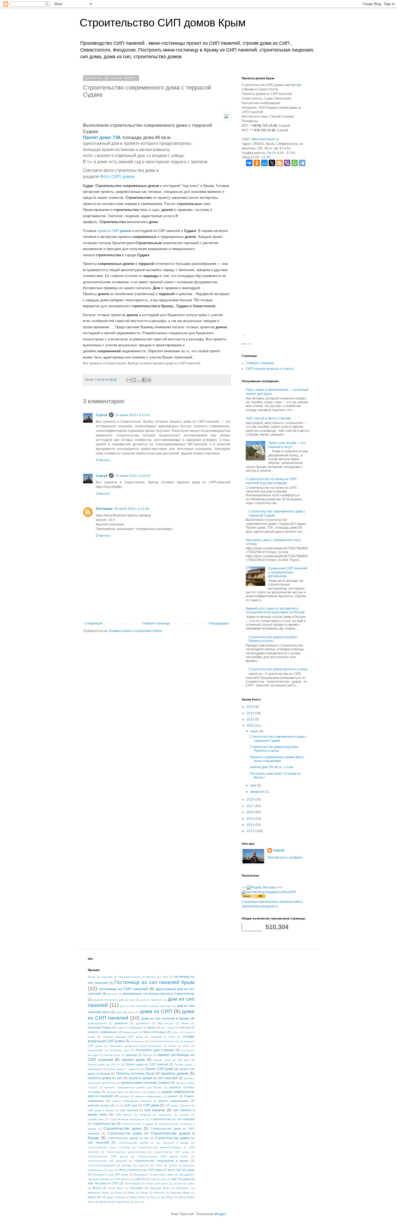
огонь (175, 1032)
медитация (130, 1032)
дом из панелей (151, 999)
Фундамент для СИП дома (110, 1174)
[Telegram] (302, 163)
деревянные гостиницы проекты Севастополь (158, 994)
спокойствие (96, 1119)
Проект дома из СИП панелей (147, 1064)
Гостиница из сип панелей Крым (154, 982)
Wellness (105, 1201)
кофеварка (135, 1027)
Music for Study (138, 1192)
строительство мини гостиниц (109, 1147)
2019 (251, 799)
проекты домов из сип (105, 1078)
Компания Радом (99, 1027)
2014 (251, 825)
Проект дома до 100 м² (104, 1064)
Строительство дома (122, 1128)
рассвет (124, 1096)
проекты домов (174, 1073)
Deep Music (116, 1188)
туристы (143, 1165)
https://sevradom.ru (265, 139)
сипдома (145, 1114)
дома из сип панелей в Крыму (165, 1018)
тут (298, 85)
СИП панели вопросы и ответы (270, 369)
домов (125, 231)
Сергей (101, 415)
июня (254, 731)
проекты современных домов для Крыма (133, 1087)
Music (118, 1192)
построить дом (119, 1050)
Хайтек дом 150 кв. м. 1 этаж (271, 767)
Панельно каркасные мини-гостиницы (135, 1045)
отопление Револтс (162, 1041)
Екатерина (104, 509)
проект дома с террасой (123, 1069)
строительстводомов (101, 1165)
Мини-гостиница (154, 1032)
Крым (151, 1027)
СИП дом (131, 1105)
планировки (95, 1050)
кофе (120, 1027)
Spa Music (167, 1197)
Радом (151, 1092)
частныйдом (132, 1183)
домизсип (121, 1023)
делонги (112, 993)
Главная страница (156, 623)
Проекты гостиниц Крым (135, 1073)
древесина (143, 1023)
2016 (251, 812)
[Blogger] (279, 163)
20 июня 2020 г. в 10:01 (132, 415)
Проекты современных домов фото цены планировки (277, 759)
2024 (251, 707)
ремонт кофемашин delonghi (132, 1100)
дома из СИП (156, 1011)
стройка (127, 1165)
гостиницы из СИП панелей (123, 989)
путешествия (114, 1092)
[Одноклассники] (257, 163)
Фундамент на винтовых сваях (153, 1174)
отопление (137, 1041)
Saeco (92, 1197)
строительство (104, 1124)
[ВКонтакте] (249, 163)
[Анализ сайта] (253, 897)
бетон (92, 976)
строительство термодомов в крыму (161, 1160)
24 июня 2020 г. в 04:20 (132, 476)
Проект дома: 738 (101, 137)
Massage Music (160, 1188)
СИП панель (123, 1114)
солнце (184, 1114)
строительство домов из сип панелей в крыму (153, 1142)
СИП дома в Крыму (101, 1110)
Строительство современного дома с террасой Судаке (278, 738)
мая (253, 785)
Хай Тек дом (158, 1179)
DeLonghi (136, 1188)
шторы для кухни (157, 1183)
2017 (251, 806)
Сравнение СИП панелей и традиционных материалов (287, 572)
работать (135, 1092)
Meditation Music (98, 1192)
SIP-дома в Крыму (113, 1197)
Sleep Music (137, 1197)
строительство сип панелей (107, 1160)
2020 (251, 725)
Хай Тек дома (180, 1179)
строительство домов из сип (128, 1138)
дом (132, 999)
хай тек (140, 1179)
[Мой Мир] (264, 163)
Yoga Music (123, 1201)
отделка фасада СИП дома (123, 1036)
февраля (257, 792)
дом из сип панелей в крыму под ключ (145, 1005)
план (186, 1045)
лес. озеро (168, 1027)
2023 (251, 713)
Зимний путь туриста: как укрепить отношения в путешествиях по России (275, 610)
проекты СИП (108, 231)
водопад (107, 976)
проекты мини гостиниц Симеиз (145, 1083)
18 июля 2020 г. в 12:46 (131, 509)
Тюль (158, 1165)
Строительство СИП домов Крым (163, 23)
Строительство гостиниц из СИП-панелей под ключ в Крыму (271, 481)
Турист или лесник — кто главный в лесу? (287, 445)
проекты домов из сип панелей (153, 1078)
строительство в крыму (137, 1123)
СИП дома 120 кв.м (177, 1105)
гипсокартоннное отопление (137, 976)
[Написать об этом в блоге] (133, 379)
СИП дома (151, 1105)
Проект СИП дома (159, 1069)
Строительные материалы (127, 1119)
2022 (251, 719)
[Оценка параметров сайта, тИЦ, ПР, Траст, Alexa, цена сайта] (269, 892)
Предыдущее (218, 623)
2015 (251, 819)
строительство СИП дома (171, 1151)
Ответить (103, 460)
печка (172, 1045)
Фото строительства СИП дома (140, 1169)
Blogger (220, 1214)
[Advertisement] (275, 252)
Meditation (182, 1188)
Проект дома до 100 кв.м (171, 1059)
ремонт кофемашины (173, 1100)
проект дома (133, 1059)
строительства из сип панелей (172, 1119)
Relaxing (159, 1192)
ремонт (173, 1096)
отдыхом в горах (162, 1036)
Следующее (93, 623)
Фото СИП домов (117, 176)
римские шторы (98, 1105)
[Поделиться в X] (139, 379)
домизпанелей (97, 1023)
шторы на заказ (183, 1183)
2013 (251, 831)
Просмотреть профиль (284, 857)
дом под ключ (125, 1012)
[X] (272, 163)
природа (131, 1055)
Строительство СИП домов (108, 1156)
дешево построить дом (108, 999)
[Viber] (287, 163)
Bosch (97, 1188)
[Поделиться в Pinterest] (149, 379)
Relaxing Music (180, 1192)
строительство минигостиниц (126, 1151)
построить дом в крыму (155, 1050)
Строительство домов (124, 1133)
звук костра (165, 1023)
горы (165, 976)
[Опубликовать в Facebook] (144, 379)
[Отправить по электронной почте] (128, 379)
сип (117, 1105)
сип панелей (129, 1110)
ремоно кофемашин (149, 1096)
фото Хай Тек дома (181, 1169)
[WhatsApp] (294, 163)
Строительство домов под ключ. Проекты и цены (273, 639)
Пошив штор (112, 1055)
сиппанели (165, 1114)
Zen (137, 1201)
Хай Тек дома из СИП (103, 1183)
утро (111, 1169)
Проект (147, 1055)
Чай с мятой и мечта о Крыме (268, 418)
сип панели (154, 1110)
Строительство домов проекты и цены (278, 669)
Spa (153, 1197)
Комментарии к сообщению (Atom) (135, 631)
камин (185, 1023)
